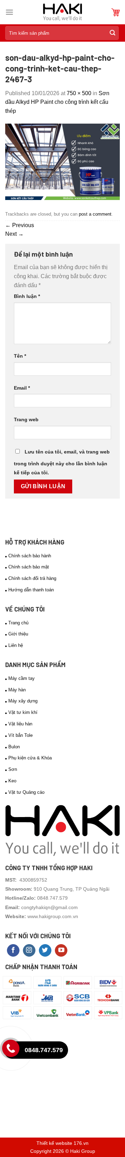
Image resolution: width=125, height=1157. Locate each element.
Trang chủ (18, 622)
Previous (19, 225)
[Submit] (112, 33)
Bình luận (27, 296)
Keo (12, 780)
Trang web (26, 419)
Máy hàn (17, 689)
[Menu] (9, 11)
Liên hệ (15, 645)
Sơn (12, 769)
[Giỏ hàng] (115, 12)
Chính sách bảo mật (28, 566)
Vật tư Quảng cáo (26, 792)
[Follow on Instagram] (29, 950)
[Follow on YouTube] (61, 950)
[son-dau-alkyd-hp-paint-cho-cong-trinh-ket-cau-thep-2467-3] (62, 162)
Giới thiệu (18, 633)
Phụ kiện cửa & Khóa (30, 757)
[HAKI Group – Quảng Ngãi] (62, 12)
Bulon (14, 746)
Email (22, 388)
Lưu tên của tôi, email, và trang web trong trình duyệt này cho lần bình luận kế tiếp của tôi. (62, 462)
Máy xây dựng (23, 701)
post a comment (95, 214)
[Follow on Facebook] (13, 950)
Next (14, 234)
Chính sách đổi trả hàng (32, 578)
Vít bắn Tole (20, 735)
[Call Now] (12, 1050)
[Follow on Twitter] (45, 950)
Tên (20, 356)
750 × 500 (79, 93)
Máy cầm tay (21, 678)
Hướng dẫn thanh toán (31, 589)
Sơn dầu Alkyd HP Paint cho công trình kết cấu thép (57, 102)
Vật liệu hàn (20, 723)
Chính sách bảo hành (29, 555)
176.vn (81, 1143)
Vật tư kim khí (23, 712)
